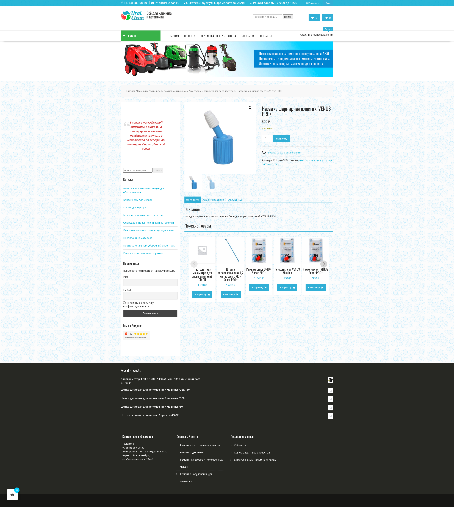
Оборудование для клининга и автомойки (148, 222)
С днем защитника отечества (252, 452)
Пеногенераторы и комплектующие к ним (148, 230)
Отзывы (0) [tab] (235, 199)
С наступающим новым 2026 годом (255, 459)
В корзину (281, 138)
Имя (125, 277)
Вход (328, 3)
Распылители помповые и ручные (168, 91)
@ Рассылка (312, 3)
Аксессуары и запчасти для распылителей (212, 91)
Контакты (266, 36)
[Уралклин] (227, 75)
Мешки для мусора (134, 207)
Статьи (232, 36)
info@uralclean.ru (157, 451)
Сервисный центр (212, 36)
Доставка (248, 36)
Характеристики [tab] (213, 199)
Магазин (142, 91)
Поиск (287, 16)
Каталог (133, 36)
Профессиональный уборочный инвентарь (149, 245)
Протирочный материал (137, 238)
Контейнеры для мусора (138, 199)
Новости (189, 36)
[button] (250, 108)
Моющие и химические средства (143, 215)
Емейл (127, 290)
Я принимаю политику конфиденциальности (138, 304)
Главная (173, 36)
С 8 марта (240, 445)
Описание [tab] (192, 199)
